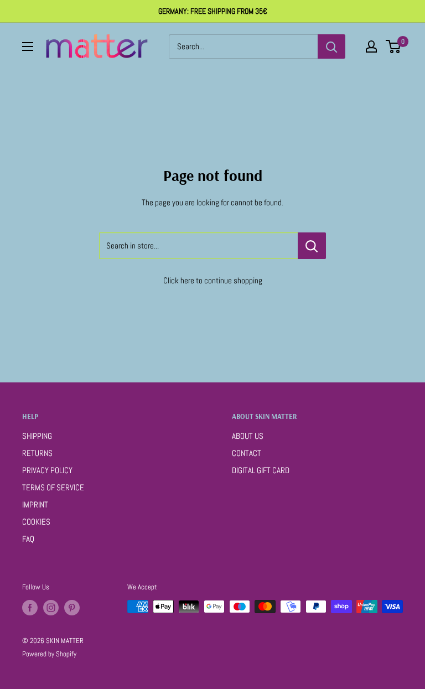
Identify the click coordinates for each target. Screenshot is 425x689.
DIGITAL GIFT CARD (260, 470)
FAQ (28, 538)
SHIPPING (37, 436)
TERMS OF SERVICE (53, 487)
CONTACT (246, 453)
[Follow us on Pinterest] (72, 607)
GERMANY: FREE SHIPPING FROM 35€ (212, 11)
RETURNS (37, 453)
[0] (394, 46)
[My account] (371, 46)
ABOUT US (247, 436)
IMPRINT (35, 504)
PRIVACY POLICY (47, 470)
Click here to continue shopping (212, 280)
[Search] (331, 46)
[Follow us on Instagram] (51, 607)
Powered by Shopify (49, 654)
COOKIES (36, 521)
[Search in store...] (312, 245)
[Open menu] (27, 46)
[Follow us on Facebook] (30, 607)
